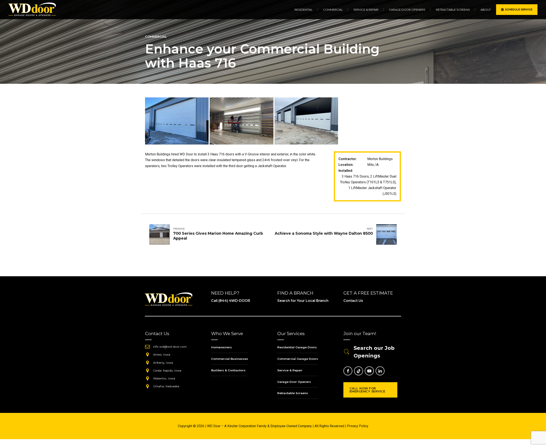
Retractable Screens (453, 9)
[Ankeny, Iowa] (147, 362)
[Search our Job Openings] (346, 352)
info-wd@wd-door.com (170, 346)
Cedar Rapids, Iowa (167, 370)
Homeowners (221, 347)
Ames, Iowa (161, 354)
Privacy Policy (357, 426)
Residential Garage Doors (297, 347)
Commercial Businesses (229, 358)
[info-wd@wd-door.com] (147, 346)
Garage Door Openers (407, 9)
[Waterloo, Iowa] (147, 378)
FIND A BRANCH (295, 293)
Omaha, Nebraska (166, 386)
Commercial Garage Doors (297, 358)
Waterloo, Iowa (164, 378)
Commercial (333, 9)
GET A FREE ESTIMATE (368, 293)
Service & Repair (365, 9)
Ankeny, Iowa (163, 362)
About (486, 9)
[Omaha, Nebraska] (147, 386)
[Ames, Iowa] (147, 354)
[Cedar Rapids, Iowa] (147, 370)
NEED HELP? (225, 293)
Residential (303, 9)
